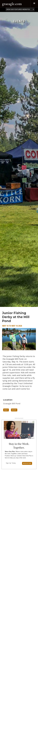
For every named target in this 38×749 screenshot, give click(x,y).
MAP (6, 410)
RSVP (14, 410)
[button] (34, 3)
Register (27, 463)
